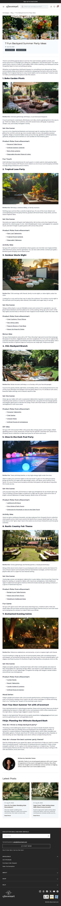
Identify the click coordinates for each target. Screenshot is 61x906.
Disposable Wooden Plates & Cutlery (19, 154)
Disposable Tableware (14, 240)
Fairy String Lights (13, 322)
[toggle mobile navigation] (3, 7)
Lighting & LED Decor (14, 503)
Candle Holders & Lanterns (15, 686)
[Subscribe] (48, 836)
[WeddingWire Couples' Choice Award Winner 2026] (52, 897)
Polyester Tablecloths (14, 412)
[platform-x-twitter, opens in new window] (50, 891)
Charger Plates (12, 418)
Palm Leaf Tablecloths (14, 233)
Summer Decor (10, 50)
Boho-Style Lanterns (13, 151)
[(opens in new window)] (46, 897)
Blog (12, 13)
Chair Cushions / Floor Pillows (16, 319)
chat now (27, 846)
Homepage (6, 13)
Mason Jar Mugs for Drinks (15, 329)
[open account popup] (51, 7)
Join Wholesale (7, 859)
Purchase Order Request (10, 863)
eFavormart (45, 715)
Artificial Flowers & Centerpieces (17, 422)
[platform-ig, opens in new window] (40, 891)
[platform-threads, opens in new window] (43, 891)
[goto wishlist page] (54, 7)
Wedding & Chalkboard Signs (16, 599)
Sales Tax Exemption (9, 866)
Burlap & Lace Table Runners (16, 592)
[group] (30, 1)
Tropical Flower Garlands (15, 237)
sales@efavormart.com (20, 842)
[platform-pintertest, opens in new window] (57, 891)
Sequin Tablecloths (13, 683)
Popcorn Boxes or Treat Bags (16, 326)
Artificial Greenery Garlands (15, 147)
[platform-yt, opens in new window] (54, 891)
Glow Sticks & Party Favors (15, 506)
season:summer (21, 50)
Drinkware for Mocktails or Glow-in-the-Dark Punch (23, 509)
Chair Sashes (11, 415)
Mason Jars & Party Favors (15, 595)
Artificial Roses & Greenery (15, 690)
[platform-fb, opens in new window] (47, 891)
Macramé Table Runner (14, 144)
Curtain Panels (11, 680)
